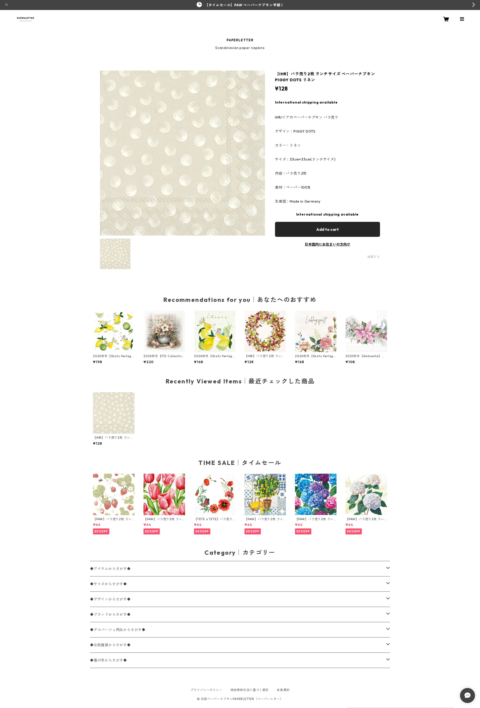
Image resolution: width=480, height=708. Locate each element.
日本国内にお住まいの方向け (327, 244)
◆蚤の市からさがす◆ (108, 660)
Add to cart (327, 229)
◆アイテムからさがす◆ (110, 568)
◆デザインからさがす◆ (110, 599)
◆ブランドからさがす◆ (110, 614)
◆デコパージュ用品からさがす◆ (118, 629)
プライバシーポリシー (206, 690)
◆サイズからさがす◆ (108, 584)
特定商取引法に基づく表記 (249, 690)
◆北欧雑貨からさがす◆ (110, 645)
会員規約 (283, 690)
